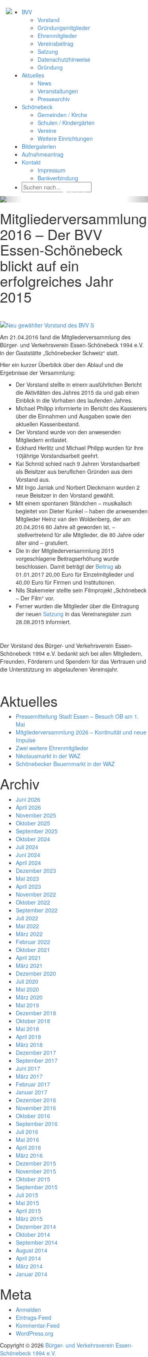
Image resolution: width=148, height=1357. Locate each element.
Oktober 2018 (33, 1021)
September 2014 (37, 1242)
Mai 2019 (27, 1005)
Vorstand (48, 20)
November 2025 (36, 815)
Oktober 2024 (33, 839)
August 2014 (31, 1250)
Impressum (51, 170)
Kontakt (31, 162)
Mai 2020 (27, 989)
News (44, 83)
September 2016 (37, 1124)
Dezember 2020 (36, 973)
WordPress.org (34, 1333)
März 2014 (29, 1266)
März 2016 (29, 1155)
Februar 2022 (33, 942)
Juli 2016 (27, 1132)
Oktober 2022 (33, 902)
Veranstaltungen (57, 91)
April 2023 (28, 886)
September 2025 (37, 831)
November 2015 (36, 1171)
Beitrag (104, 566)
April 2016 (28, 1147)
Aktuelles (33, 75)
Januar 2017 (31, 1092)
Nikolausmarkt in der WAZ (48, 756)
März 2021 (29, 965)
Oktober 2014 (33, 1234)
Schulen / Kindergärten (66, 123)
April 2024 (28, 863)
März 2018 (29, 1045)
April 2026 (28, 807)
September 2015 (37, 1187)
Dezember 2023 (36, 870)
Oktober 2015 (33, 1179)
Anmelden (28, 1309)
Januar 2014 (31, 1274)
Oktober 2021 (33, 950)
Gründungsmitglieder (63, 28)
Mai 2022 (27, 926)
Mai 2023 (27, 878)
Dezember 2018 (36, 1013)
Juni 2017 (28, 1068)
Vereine (46, 130)
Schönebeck (37, 107)
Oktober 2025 (33, 823)
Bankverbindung (57, 178)
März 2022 (29, 934)
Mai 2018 (27, 1029)
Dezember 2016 (36, 1100)
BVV (27, 12)
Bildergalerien (39, 146)
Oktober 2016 (33, 1116)
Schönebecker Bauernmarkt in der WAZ (65, 764)
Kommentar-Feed (38, 1325)
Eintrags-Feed (33, 1317)
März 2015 (29, 1219)
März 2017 (29, 1076)
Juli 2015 (27, 1195)
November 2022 (36, 894)
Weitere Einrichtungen (65, 138)
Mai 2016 (27, 1139)
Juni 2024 (28, 855)
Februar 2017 (33, 1084)
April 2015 (28, 1211)
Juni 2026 (28, 799)
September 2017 (37, 1060)
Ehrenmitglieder (57, 36)
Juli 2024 (27, 847)
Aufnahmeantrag (43, 154)
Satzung (47, 51)
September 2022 (37, 910)
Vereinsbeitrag (55, 43)
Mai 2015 (27, 1203)
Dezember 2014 (36, 1226)
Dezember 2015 (36, 1163)
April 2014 (28, 1258)
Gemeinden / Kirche (62, 115)
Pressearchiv (53, 99)
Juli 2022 (27, 918)
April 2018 (28, 1037)
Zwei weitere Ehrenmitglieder (52, 748)
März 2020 (29, 997)
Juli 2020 (27, 981)
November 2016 (36, 1108)
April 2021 (28, 957)
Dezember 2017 (36, 1052)
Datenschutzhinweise (63, 59)
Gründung (50, 67)
